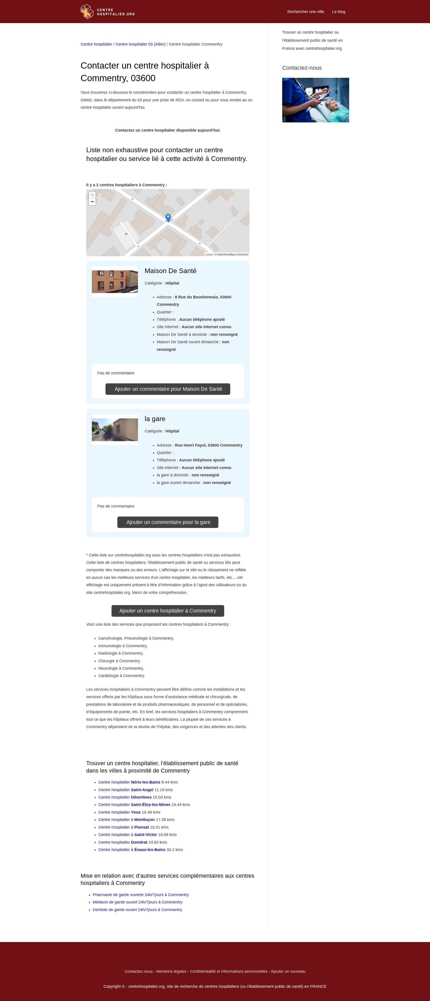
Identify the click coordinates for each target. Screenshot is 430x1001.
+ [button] (92, 195)
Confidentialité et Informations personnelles (228, 971)
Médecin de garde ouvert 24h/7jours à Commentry (138, 902)
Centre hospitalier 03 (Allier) (141, 44)
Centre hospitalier (96, 44)
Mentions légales (171, 971)
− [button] (92, 201)
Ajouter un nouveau (288, 971)
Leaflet (209, 254)
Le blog (338, 11)
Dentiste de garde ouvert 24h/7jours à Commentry (137, 910)
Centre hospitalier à (126, 819)
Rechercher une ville (305, 11)
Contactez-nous (139, 971)
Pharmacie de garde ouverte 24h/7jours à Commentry (141, 894)
